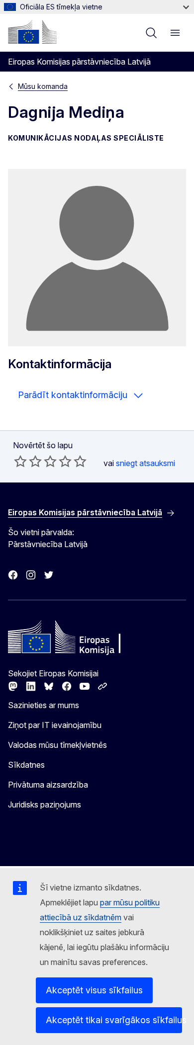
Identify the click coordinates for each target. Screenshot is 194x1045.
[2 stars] (28, 461)
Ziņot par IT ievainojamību (54, 725)
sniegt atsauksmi (145, 463)
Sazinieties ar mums (43, 705)
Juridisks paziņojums (44, 804)
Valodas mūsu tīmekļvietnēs (57, 745)
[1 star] (20, 461)
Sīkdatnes (26, 765)
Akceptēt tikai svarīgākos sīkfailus (114, 1020)
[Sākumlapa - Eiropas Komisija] (32, 32)
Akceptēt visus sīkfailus (94, 990)
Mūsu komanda (43, 86)
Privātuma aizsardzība (48, 785)
